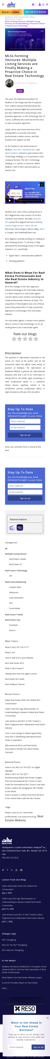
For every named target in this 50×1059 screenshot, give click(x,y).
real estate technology (27, 816)
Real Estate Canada (17, 559)
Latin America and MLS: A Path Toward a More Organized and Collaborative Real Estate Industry (25, 724)
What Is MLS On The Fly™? (16, 774)
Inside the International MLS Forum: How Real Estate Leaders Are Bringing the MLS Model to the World (25, 788)
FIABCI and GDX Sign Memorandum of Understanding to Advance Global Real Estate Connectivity (24, 712)
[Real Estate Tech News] (21, 869)
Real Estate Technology (16, 570)
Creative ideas (15, 587)
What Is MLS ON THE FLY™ (17, 647)
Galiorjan (33, 83)
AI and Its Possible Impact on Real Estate (19, 982)
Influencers (14, 592)
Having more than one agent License (21, 673)
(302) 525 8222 (12, 857)
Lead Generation (16, 597)
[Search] (43, 5)
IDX (10, 575)
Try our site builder (35, 12)
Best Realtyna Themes (15, 684)
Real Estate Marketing (15, 582)
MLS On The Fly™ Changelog (14, 945)
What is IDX (10, 652)
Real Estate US (15, 564)
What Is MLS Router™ (14, 668)
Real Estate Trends (13, 19)
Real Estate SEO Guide (14, 679)
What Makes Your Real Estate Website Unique (22, 977)
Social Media (14, 608)
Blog (32, 17)
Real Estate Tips (12, 620)
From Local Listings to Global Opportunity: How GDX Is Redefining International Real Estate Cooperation (23, 736)
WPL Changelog (9, 939)
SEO (11, 603)
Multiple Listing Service (16, 554)
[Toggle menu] (46, 4)
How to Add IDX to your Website (19, 658)
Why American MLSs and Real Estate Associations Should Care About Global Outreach (22, 749)
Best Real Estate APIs (14, 663)
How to (12, 630)
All (6, 548)
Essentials (13, 625)
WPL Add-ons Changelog (12, 950)
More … (5, 988)
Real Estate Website (24, 818)
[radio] (14, 339)
